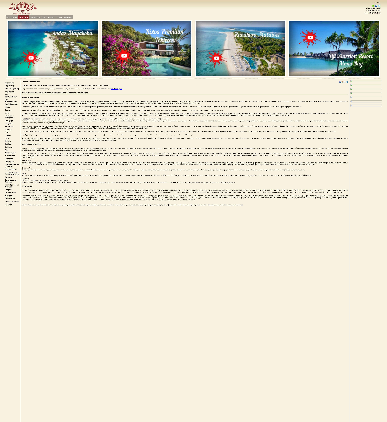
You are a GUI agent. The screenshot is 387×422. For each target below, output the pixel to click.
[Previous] (8, 48)
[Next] (95, 48)
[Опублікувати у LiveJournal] (344, 82)
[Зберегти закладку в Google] (342, 82)
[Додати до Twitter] (347, 82)
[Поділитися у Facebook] (340, 82)
